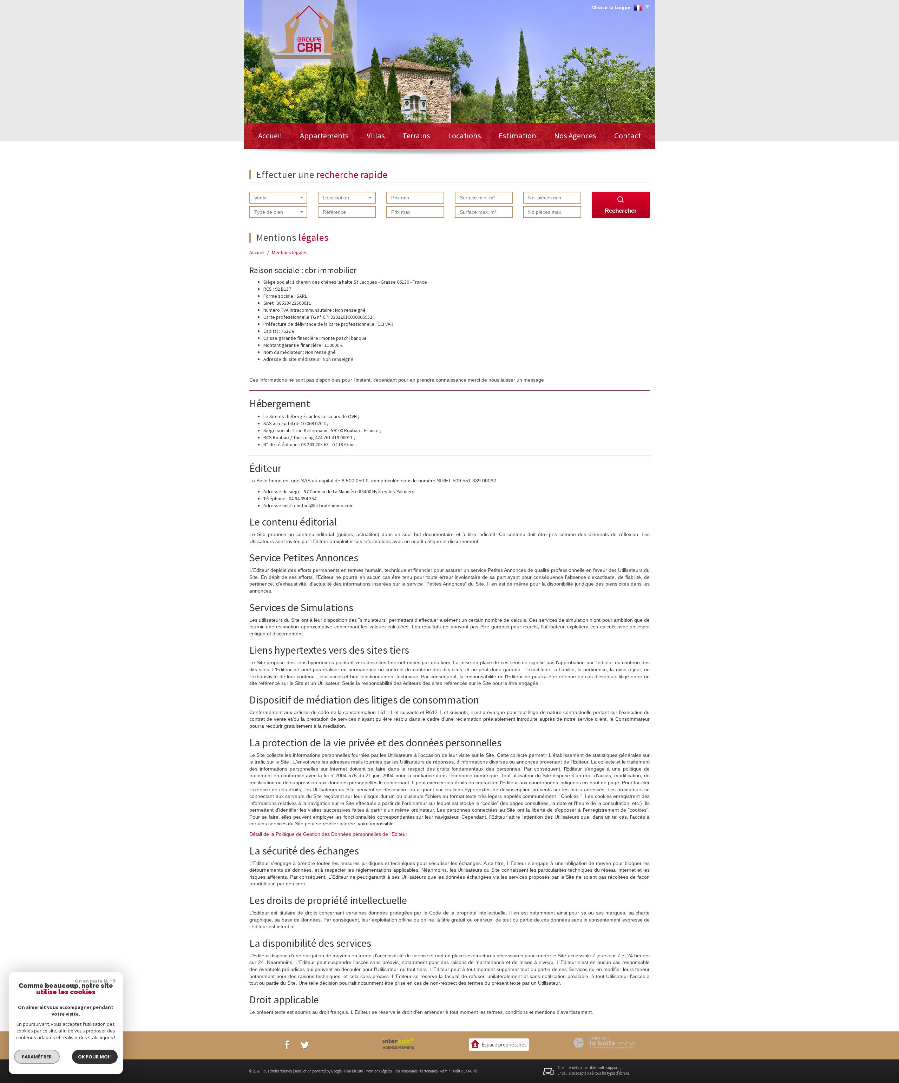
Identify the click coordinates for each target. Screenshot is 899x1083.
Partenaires (429, 1071)
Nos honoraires (406, 1071)
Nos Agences (575, 135)
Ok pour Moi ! (95, 1057)
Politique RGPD (465, 1071)
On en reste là (91, 981)
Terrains (416, 135)
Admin (445, 1071)
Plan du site (353, 1071)
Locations (464, 135)
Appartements (324, 135)
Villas (376, 135)
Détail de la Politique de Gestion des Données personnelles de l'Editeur (328, 834)
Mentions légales (379, 1071)
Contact (627, 135)
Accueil (270, 135)
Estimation (517, 135)
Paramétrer (37, 1057)
